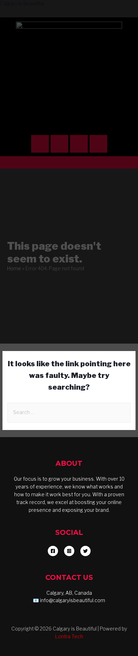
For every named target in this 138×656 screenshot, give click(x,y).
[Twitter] (98, 144)
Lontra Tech (69, 636)
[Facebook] (59, 144)
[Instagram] (40, 144)
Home (14, 268)
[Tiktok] (79, 144)
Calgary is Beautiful (22, 3)
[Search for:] (69, 412)
